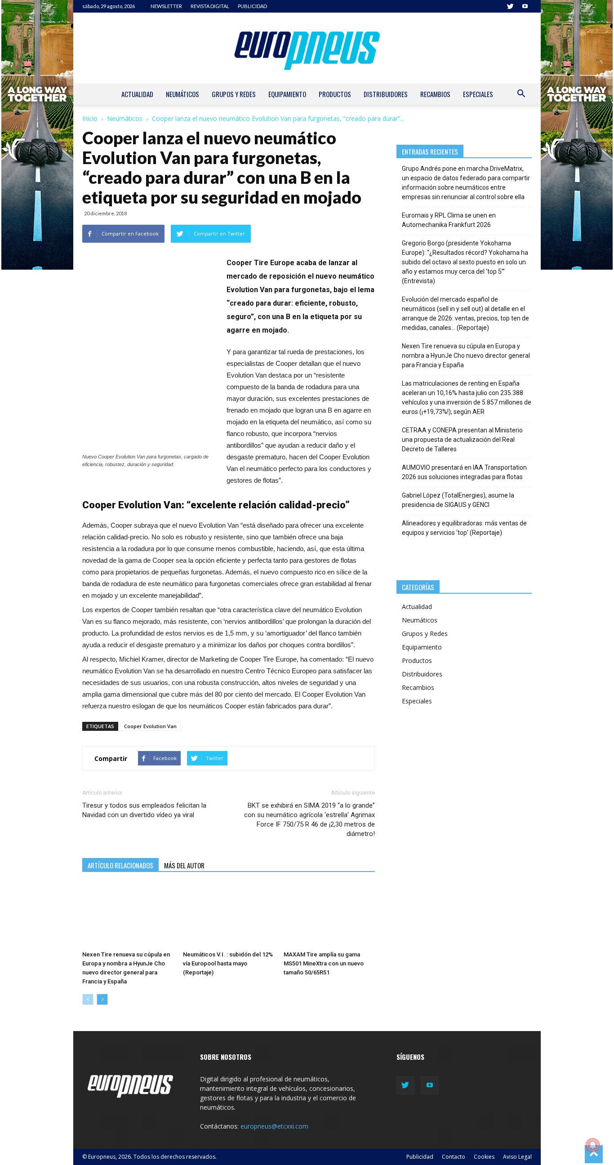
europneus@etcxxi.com (274, 1126)
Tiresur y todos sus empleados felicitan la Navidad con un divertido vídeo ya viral (144, 810)
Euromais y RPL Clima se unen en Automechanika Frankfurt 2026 (449, 220)
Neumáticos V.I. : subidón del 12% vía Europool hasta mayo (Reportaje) (228, 963)
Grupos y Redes (234, 94)
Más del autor (184, 865)
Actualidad (137, 94)
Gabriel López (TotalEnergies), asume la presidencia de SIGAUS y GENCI (458, 500)
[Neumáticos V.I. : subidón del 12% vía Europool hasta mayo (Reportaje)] (228, 915)
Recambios (435, 94)
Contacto (453, 1157)
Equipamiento (287, 94)
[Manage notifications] (593, 1145)
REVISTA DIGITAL (210, 6)
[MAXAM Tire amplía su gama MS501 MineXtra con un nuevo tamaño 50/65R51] (329, 915)
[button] (521, 94)
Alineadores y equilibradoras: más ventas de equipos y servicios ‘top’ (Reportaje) (464, 528)
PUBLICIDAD (252, 6)
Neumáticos (182, 94)
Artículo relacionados (120, 865)
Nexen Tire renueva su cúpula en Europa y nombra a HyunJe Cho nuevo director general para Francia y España (466, 355)
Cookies (484, 1157)
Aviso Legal (517, 1157)
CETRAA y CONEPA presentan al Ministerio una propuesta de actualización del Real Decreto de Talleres (462, 440)
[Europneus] (307, 48)
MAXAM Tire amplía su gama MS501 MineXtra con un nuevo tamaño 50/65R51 (324, 963)
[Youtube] (525, 6)
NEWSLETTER (166, 6)
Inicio (90, 118)
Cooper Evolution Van (150, 726)
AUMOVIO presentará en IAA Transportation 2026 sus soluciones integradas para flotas (464, 472)
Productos (335, 94)
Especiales (478, 94)
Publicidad (419, 1157)
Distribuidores (386, 94)
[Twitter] (510, 6)
